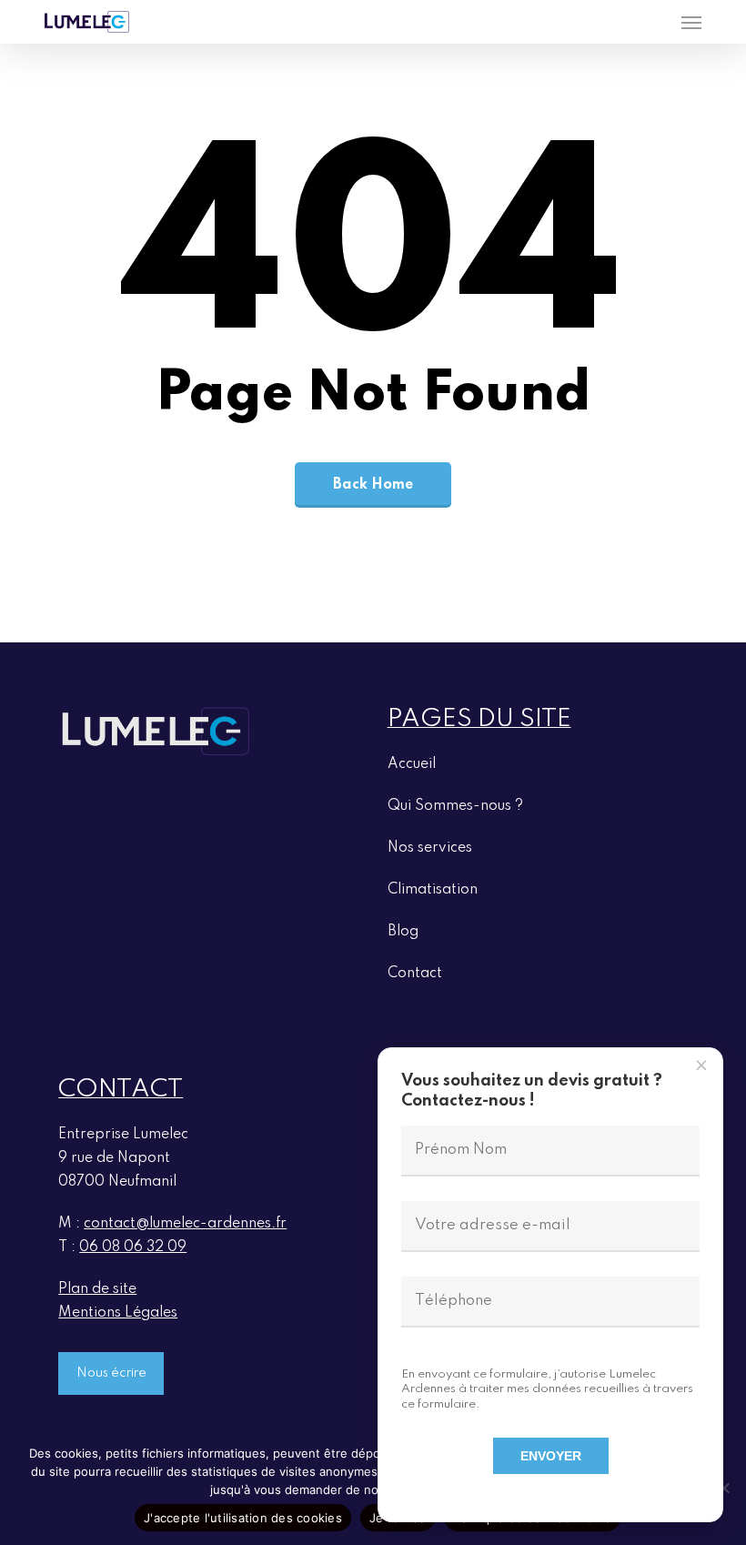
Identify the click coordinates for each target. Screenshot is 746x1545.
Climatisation (433, 890)
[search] (655, 22)
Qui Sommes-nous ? (455, 806)
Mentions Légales (117, 1313)
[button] (691, 22)
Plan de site (97, 1289)
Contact (415, 973)
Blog (403, 931)
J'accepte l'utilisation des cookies (243, 1517)
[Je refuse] (723, 1488)
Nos (430, 848)
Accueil (412, 764)
